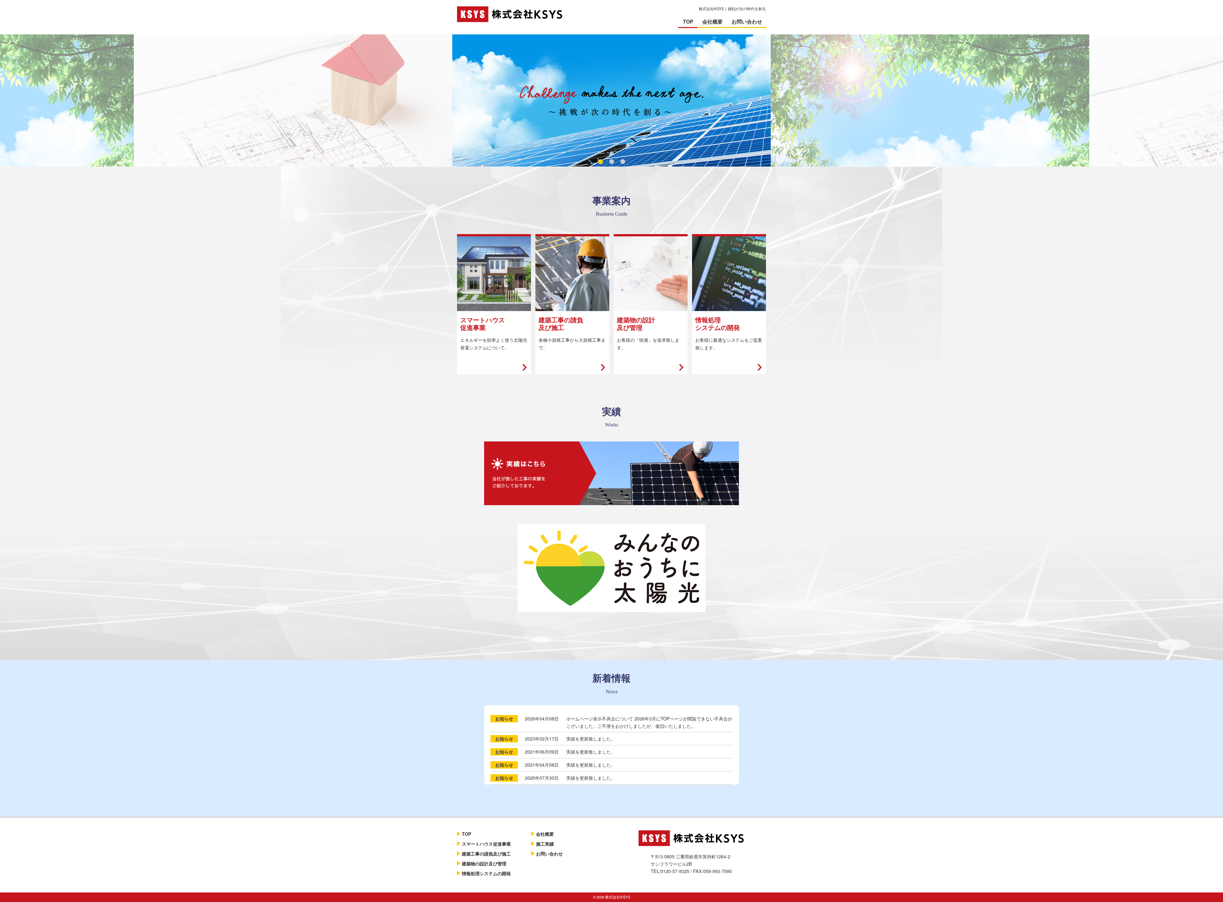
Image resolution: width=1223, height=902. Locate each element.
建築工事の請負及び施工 (486, 853)
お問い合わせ (747, 21)
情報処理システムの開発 (486, 873)
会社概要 (712, 21)
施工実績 (545, 844)
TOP (688, 21)
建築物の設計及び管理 (484, 863)
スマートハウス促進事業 (486, 844)
